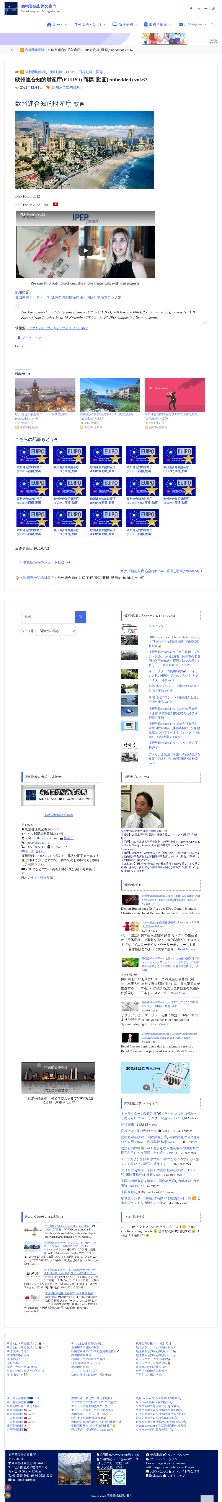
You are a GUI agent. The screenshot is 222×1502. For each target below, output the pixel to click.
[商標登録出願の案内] (11, 8)
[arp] (213, 8)
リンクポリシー (178, 1454)
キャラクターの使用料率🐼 (153, 1359)
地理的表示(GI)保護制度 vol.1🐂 (156, 1351)
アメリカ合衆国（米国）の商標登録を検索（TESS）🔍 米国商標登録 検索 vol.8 (174, 759)
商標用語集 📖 (80, 1367)
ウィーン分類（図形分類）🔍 (154, 1429)
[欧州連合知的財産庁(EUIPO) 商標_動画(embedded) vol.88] (110, 395)
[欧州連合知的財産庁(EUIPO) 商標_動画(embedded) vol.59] (175, 395)
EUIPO (20, 292)
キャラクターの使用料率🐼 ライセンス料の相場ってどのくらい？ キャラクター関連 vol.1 (173, 676)
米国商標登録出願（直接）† (24, 1406)
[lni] (198, 8)
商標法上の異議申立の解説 (88, 1359)
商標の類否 (14, 1359)
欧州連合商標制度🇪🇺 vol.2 (23, 1402)
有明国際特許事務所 (58, 815)
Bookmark (155, 1475)
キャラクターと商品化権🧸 (153, 1363)
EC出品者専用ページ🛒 (86, 1363)
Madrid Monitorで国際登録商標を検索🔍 (161, 1425)
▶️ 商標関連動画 (32, 50)
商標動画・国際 (91, 72)
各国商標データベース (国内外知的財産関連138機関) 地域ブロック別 (68, 297)
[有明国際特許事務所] (58, 795)
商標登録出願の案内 (38, 6)
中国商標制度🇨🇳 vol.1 (20, 1418)
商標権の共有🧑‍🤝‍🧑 (17, 1374)
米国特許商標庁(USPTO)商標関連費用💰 (96, 1421)
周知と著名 (14, 1363)
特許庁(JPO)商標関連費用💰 (88, 1418)
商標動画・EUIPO (62, 72)
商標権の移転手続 (18, 1355)
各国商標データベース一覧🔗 (90, 1414)
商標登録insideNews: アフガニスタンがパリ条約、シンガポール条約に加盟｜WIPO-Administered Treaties (70, 1246)
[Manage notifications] (7, 1487)
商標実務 (127, 1124)
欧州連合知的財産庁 (67, 87)
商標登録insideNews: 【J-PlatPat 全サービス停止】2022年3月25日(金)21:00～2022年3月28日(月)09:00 (70, 1273)
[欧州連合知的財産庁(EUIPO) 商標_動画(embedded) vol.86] (45, 395)
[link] (212, 24)
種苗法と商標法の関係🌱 (152, 1370)
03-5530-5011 (20, 1475)
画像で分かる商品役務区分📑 (25, 1370)
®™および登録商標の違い (87, 1343)
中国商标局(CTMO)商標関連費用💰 (93, 1425)
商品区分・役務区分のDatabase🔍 (92, 1429)
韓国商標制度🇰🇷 (17, 1425)
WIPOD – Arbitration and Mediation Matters (68, 1226)
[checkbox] (7, 1495)
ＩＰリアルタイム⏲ (84, 1370)
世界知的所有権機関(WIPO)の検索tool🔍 (161, 1421)
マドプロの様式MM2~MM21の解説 (93, 1402)
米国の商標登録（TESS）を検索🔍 (158, 1406)
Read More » (191, 913)
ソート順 (28, 631)
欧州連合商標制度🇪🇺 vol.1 (23, 1398)
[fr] (206, 8)
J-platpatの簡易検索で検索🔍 (154, 1402)
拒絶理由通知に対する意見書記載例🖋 (95, 1351)
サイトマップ (158, 625)
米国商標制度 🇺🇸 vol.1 (137, 1192)
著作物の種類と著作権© (151, 1367)
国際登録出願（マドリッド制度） (92, 1398)
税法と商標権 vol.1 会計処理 (153, 1343)
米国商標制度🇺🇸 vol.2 (20, 1414)
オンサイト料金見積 (38, 877)
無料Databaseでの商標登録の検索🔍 (158, 1398)
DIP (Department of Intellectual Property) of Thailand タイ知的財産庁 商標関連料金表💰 (174, 642)
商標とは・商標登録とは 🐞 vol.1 (145, 1131)
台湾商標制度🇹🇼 (17, 1429)
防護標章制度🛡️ (81, 1355)
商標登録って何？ (18, 1351)
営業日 (68, 838)
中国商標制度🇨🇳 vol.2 (20, 1421)
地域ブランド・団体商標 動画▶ (156, 1347)
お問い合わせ (35, 851)
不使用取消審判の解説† (86, 1347)
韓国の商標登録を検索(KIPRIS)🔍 (157, 1418)
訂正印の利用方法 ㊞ (149, 1374)
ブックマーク (31, 338)
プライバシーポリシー (164, 1459)
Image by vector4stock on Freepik (173, 1467)
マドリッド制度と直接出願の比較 (92, 1410)
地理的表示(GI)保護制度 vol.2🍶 (156, 1355)
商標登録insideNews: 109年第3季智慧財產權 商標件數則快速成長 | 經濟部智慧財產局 (173, 713)
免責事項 (155, 1454)
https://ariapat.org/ (37, 842)
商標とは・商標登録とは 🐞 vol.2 (28, 1347)
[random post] (33, 1230)
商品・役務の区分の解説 (22, 1367)
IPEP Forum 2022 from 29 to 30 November (57, 328)
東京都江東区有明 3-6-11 (28, 1463)
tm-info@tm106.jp (24, 1479)
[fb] (191, 8)
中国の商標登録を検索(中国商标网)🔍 (159, 1410)
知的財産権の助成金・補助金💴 (91, 1374)
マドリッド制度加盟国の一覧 (89, 1406)
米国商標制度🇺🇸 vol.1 (20, 1410)
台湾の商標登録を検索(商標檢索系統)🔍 (161, 1414)
